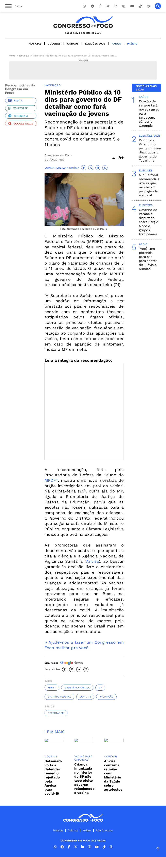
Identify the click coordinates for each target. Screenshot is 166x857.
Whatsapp (20, 108)
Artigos (73, 43)
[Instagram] (123, 6)
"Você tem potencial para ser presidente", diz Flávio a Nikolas (148, 259)
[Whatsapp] (84, 6)
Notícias (35, 43)
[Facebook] (100, 6)
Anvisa (92, 561)
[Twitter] (108, 6)
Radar (116, 43)
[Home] (83, 22)
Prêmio (132, 43)
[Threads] (148, 6)
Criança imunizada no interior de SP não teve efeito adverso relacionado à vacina (84, 778)
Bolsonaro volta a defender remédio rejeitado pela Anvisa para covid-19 (53, 777)
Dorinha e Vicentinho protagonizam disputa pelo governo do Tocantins (150, 150)
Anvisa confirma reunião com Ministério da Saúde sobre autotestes (113, 775)
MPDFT (51, 480)
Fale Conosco (104, 830)
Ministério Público (77, 687)
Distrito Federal (59, 696)
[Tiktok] (140, 6)
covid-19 (85, 696)
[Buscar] (158, 6)
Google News (23, 123)
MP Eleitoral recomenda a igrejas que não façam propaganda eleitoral (149, 185)
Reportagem (56, 713)
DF (100, 687)
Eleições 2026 (95, 43)
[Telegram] (92, 6)
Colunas (54, 43)
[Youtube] (132, 6)
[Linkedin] (116, 6)
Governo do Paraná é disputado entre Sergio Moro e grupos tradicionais (148, 222)
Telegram (21, 115)
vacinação (106, 696)
